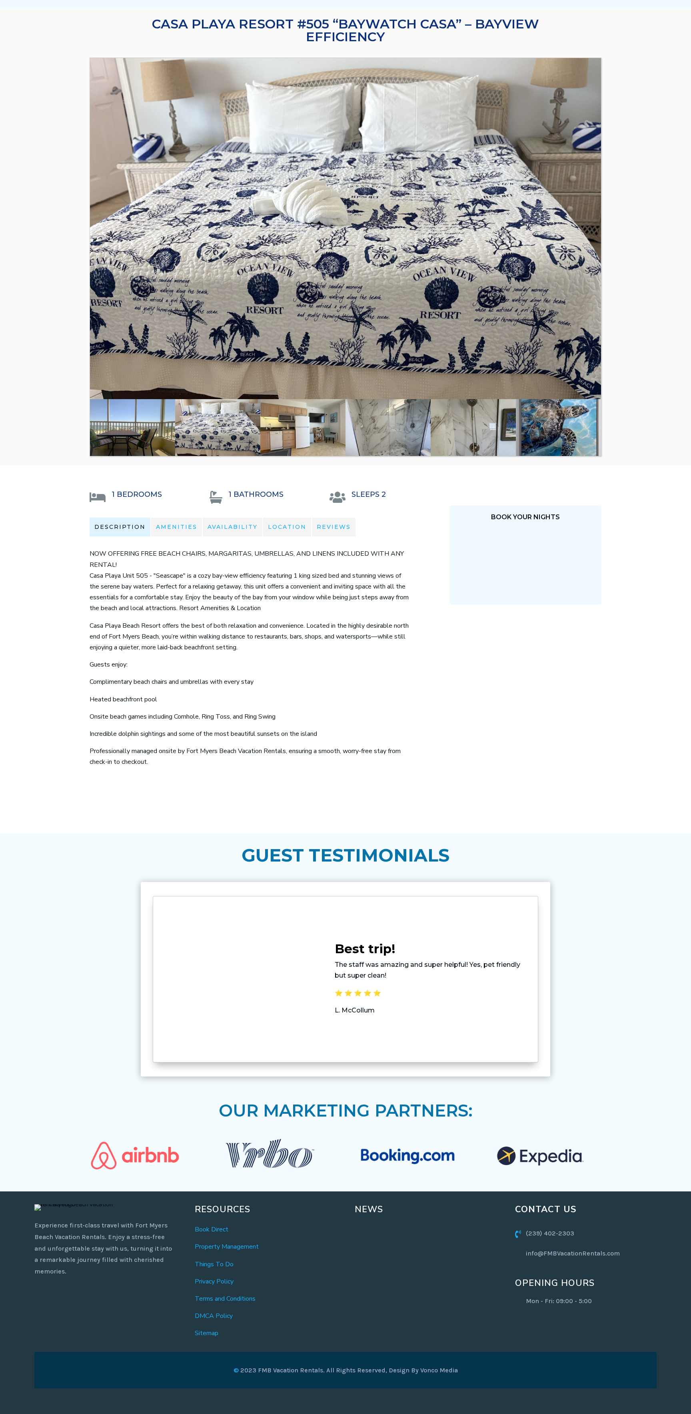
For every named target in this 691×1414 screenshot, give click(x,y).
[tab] (120, 527)
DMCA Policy (214, 1316)
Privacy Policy (214, 1281)
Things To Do (214, 1264)
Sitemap (206, 1333)
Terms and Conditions (225, 1298)
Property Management (227, 1246)
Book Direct (211, 1229)
